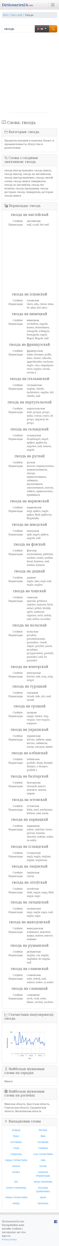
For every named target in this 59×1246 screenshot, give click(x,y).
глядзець (16, 1154)
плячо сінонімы (16, 1187)
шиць (16, 1203)
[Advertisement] (29, 73)
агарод (16, 1130)
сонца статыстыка (16, 1197)
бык (43, 1136)
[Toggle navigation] (53, 5)
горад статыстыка (16, 1160)
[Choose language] (42, 28)
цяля (43, 1197)
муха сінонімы (43, 1181)
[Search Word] (53, 28)
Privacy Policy (9, 1239)
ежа (43, 1160)
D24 (5, 15)
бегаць (43, 1130)
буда (16, 1136)
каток (43, 1166)
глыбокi (43, 1148)
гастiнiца (16, 1142)
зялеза (16, 1166)
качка (16, 1172)
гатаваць (43, 1142)
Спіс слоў (16, 15)
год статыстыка (43, 1154)
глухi (16, 1148)
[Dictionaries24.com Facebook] (55, 1221)
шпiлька (43, 1203)
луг (16, 1181)
